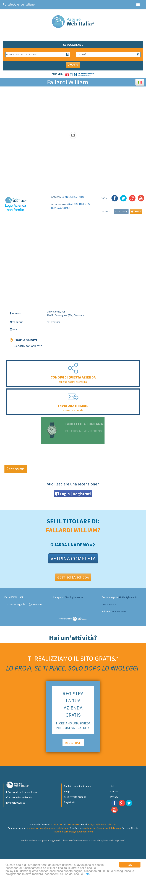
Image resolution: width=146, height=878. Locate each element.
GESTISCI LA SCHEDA (73, 577)
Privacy (114, 796)
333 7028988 (74, 824)
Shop (67, 791)
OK (130, 864)
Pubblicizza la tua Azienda (78, 786)
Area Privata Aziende (75, 796)
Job (112, 786)
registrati (73, 743)
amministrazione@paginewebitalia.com (48, 828)
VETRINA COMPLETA (73, 558)
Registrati (69, 802)
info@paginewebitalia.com (102, 824)
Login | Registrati (75, 493)
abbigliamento (74, 197)
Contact (114, 791)
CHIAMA (137, 211)
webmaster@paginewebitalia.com (102, 828)
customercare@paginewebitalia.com (73, 831)
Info (87, 873)
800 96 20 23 (55, 824)
